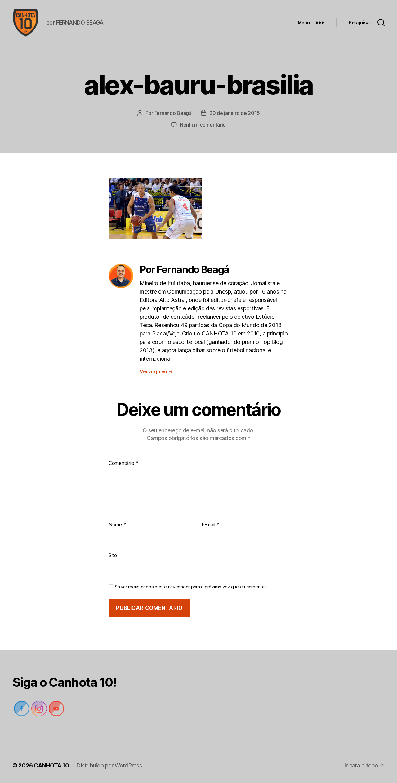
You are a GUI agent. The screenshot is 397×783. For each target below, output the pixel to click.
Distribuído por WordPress (109, 765)
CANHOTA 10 (51, 765)
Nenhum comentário (203, 125)
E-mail (210, 525)
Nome (117, 525)
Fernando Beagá (173, 113)
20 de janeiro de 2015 (234, 113)
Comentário (123, 463)
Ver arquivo (156, 371)
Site (113, 555)
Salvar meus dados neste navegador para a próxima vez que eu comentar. (191, 587)
